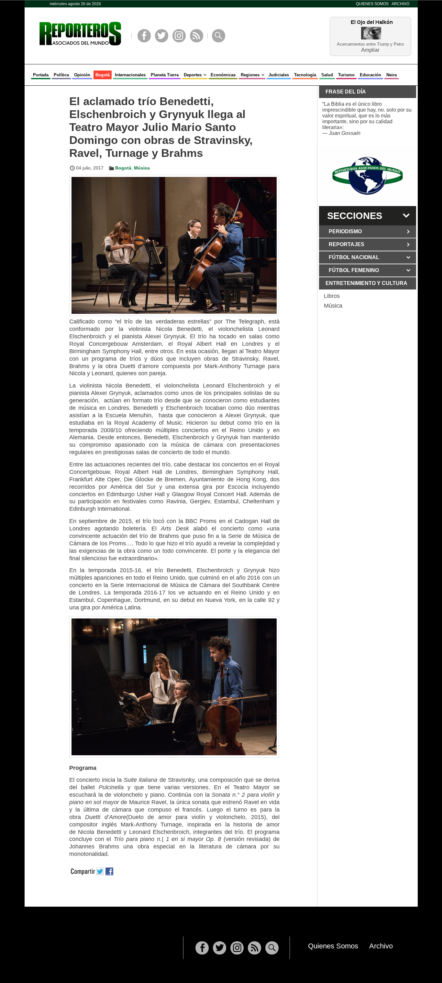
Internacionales (130, 74)
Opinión (82, 74)
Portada (41, 74)
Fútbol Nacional (354, 257)
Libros (332, 296)
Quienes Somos (372, 4)
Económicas (223, 74)
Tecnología (305, 74)
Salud (327, 74)
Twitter (161, 35)
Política (61, 74)
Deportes (193, 74)
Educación (370, 74)
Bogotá (102, 74)
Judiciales (279, 74)
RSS (196, 35)
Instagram (179, 35)
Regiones (250, 74)
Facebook (144, 35)
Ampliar (370, 49)
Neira (391, 74)
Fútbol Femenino (354, 270)
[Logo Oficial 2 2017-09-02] (367, 175)
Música (142, 167)
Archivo (400, 4)
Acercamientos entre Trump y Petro (370, 44)
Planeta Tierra (165, 74)
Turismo (346, 74)
